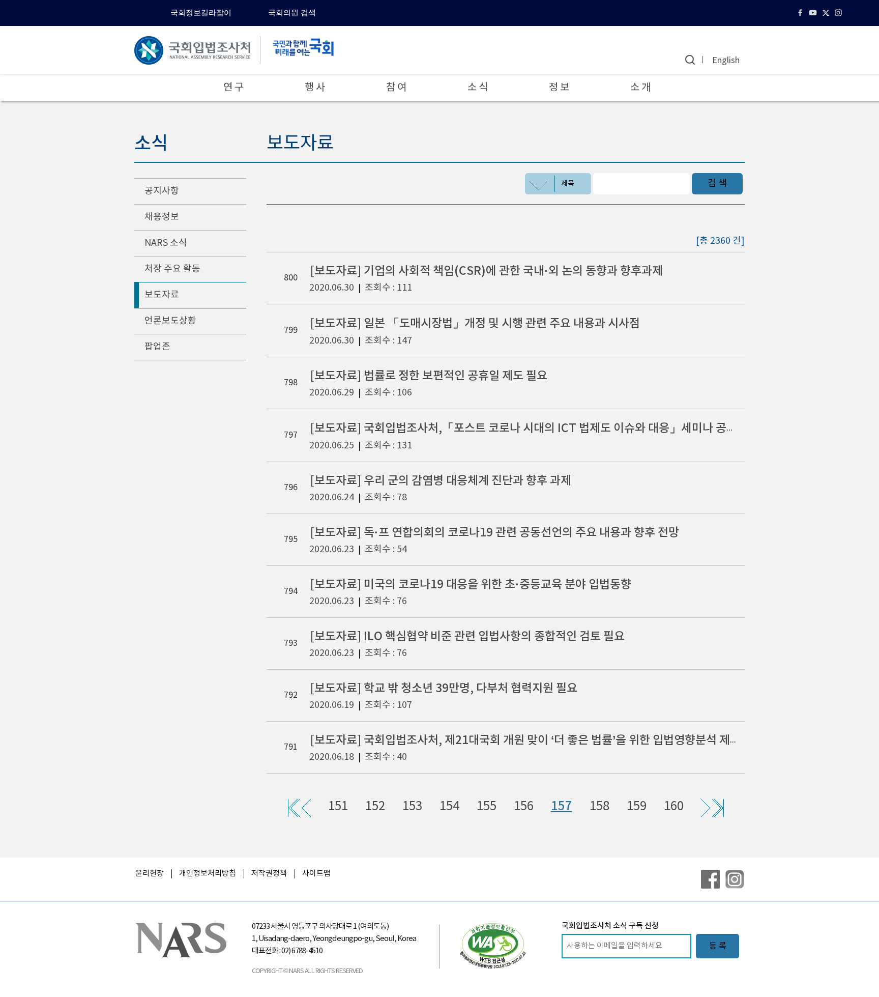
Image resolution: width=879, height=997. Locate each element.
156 (524, 807)
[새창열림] (493, 945)
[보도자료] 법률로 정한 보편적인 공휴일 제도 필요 (428, 376)
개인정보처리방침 (207, 873)
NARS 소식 (165, 243)
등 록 (717, 946)
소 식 (477, 88)
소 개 (640, 88)
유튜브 (814, 13)
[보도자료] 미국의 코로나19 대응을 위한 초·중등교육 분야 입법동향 (470, 584)
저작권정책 (269, 873)
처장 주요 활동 (172, 269)
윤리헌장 (149, 873)
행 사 (315, 88)
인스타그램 (839, 13)
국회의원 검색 (292, 13)
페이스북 (801, 13)
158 (599, 807)
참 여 (396, 88)
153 (412, 807)
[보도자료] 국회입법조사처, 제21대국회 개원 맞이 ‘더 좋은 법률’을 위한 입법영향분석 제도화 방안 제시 (554, 740)
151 (338, 807)
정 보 (559, 88)
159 (637, 807)
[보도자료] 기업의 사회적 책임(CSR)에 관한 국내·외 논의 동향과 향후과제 (486, 271)
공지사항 (161, 191)
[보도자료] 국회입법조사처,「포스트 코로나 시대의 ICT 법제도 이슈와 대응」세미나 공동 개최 (535, 428)
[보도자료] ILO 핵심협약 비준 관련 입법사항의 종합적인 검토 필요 (467, 636)
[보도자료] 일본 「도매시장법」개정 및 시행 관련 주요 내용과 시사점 (475, 323)
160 (674, 807)
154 (449, 807)
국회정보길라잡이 (200, 13)
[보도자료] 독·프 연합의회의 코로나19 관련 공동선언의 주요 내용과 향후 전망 (494, 532)
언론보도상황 (170, 321)
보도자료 (161, 295)
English (726, 60)
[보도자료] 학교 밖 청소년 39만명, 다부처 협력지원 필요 (443, 688)
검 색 (717, 183)
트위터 (827, 13)
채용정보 (161, 217)
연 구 (233, 88)
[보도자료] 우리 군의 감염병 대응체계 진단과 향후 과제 (440, 481)
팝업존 (157, 346)
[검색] (690, 60)
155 (486, 807)
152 (375, 807)
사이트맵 (316, 873)
